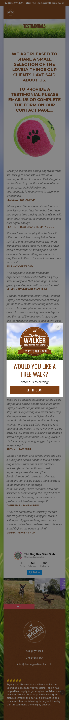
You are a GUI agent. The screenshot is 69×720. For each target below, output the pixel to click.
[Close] (58, 327)
